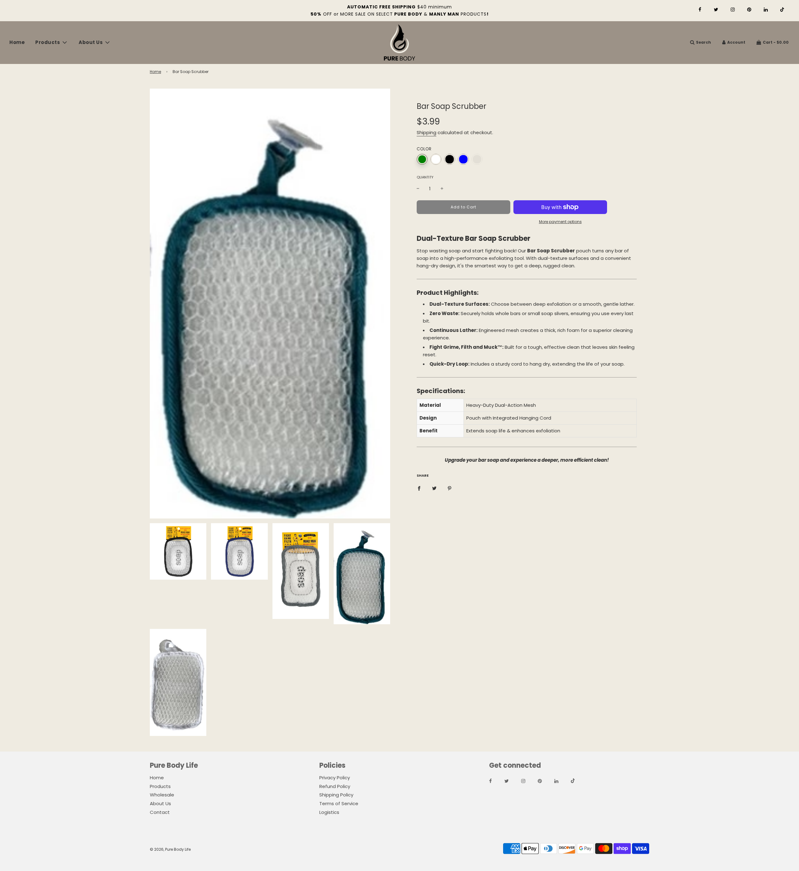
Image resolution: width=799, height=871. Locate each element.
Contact (160, 812)
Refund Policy (334, 786)
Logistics (329, 812)
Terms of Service (338, 803)
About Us (160, 803)
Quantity (425, 177)
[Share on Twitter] (434, 488)
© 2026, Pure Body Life (170, 849)
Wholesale (162, 794)
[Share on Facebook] (419, 488)
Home (17, 42)
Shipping (426, 132)
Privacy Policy (334, 777)
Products (160, 786)
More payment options (560, 221)
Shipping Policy (336, 794)
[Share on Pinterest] (450, 488)
